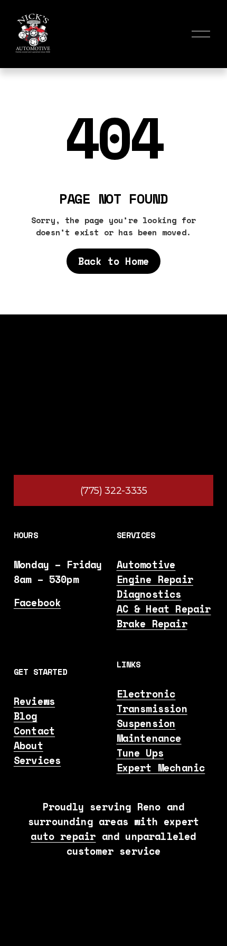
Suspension (146, 723)
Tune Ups (140, 753)
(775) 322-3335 (113, 490)
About (28, 745)
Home (96, 177)
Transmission (152, 708)
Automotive (146, 564)
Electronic (146, 693)
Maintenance (149, 738)
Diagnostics (149, 594)
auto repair (63, 836)
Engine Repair (155, 579)
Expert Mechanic (161, 767)
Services (37, 760)
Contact (34, 730)
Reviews (34, 701)
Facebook (37, 602)
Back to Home (113, 261)
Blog (25, 716)
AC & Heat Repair (164, 608)
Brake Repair (152, 623)
